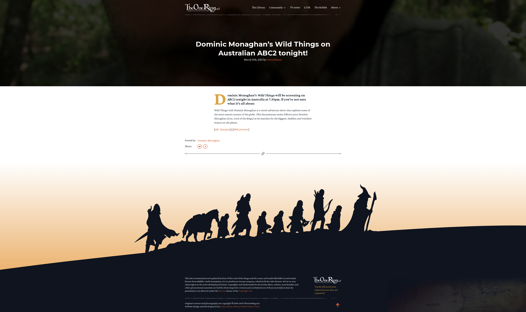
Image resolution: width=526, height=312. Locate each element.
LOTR (307, 7)
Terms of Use (253, 306)
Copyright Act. (245, 291)
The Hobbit (320, 7)
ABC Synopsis (222, 129)
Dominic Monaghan (209, 140)
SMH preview (241, 129)
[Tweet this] (200, 146)
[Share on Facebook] (205, 146)
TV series (295, 7)
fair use (222, 291)
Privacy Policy (239, 306)
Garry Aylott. (226, 306)
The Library (258, 7)
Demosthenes (274, 59)
